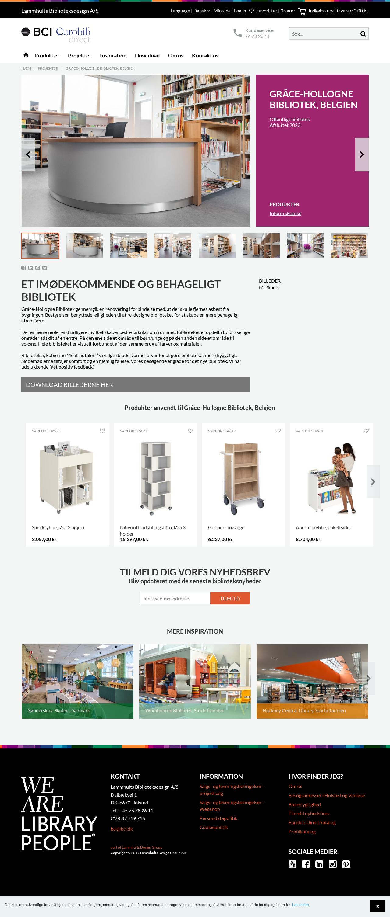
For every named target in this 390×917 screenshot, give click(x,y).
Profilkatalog (302, 831)
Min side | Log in (230, 10)
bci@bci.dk (122, 829)
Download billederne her (69, 384)
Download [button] (147, 55)
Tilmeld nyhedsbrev (309, 813)
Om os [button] (175, 55)
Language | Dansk (189, 10)
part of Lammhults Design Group (136, 847)
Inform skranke (285, 213)
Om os (295, 786)
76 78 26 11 (257, 36)
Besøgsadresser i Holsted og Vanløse (327, 795)
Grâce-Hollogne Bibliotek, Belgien (100, 68)
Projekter (48, 68)
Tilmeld (230, 598)
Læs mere (300, 905)
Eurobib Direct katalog (312, 822)
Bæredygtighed (305, 804)
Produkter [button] (46, 55)
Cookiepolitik (214, 827)
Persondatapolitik (218, 818)
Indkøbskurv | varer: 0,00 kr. (338, 10)
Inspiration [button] (113, 55)
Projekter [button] (79, 55)
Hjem (26, 68)
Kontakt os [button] (205, 55)
